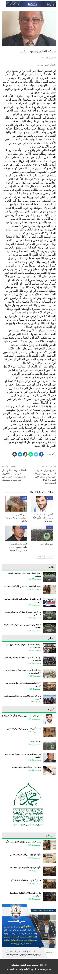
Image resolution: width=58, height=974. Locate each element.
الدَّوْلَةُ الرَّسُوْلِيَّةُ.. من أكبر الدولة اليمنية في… (24, 855)
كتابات (49, 498)
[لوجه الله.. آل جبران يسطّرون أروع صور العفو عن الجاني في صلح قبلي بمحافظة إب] (49, 673)
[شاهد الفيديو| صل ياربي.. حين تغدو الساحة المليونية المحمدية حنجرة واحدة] (49, 628)
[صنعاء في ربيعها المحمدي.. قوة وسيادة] (49, 770)
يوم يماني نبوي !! (35, 741)
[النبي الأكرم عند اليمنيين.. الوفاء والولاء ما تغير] (16, 504)
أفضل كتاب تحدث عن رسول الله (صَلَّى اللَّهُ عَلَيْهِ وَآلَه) (21, 716)
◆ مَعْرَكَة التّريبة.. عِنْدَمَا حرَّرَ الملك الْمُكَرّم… (25, 880)
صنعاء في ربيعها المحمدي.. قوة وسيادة (26, 767)
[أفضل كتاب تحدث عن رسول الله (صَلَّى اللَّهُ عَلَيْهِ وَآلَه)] (42, 504)
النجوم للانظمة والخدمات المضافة (21, 969)
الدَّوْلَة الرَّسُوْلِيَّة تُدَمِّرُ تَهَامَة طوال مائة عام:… (24, 867)
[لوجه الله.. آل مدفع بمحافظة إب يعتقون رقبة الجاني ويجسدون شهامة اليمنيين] (49, 661)
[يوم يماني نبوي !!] (42, 533)
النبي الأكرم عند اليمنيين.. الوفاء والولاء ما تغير (24, 729)
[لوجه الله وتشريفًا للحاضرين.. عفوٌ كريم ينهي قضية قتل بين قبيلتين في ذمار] (49, 699)
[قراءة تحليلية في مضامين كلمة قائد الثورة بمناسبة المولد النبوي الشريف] (49, 602)
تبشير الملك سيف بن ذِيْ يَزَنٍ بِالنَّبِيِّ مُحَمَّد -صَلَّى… (22, 586)
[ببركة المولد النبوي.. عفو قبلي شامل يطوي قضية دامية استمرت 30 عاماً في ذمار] (49, 648)
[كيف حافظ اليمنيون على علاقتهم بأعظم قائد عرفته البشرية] (16, 533)
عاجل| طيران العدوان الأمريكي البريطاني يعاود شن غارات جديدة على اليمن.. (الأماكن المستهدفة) (44, 476)
